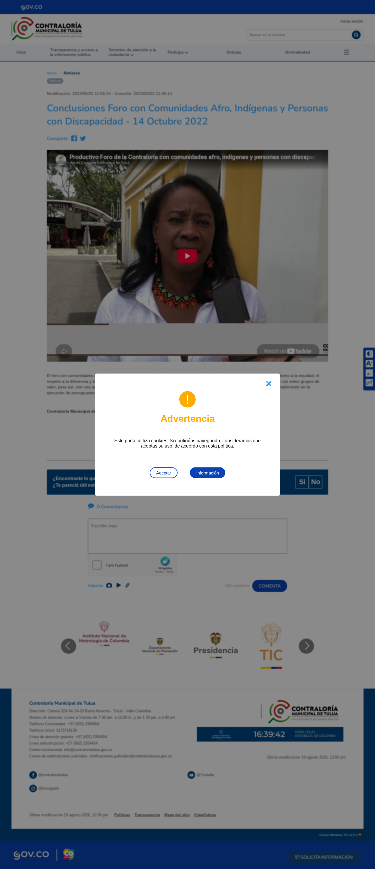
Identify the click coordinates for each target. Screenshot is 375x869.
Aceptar (163, 472)
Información (207, 472)
